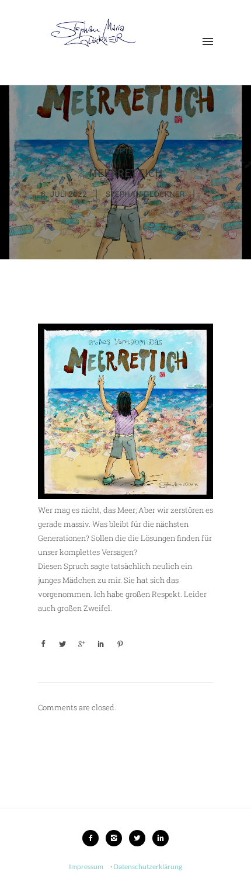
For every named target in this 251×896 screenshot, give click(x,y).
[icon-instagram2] (117, 838)
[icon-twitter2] (140, 838)
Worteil (122, 151)
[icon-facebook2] (93, 838)
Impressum (86, 866)
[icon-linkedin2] (160, 838)
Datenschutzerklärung (147, 866)
